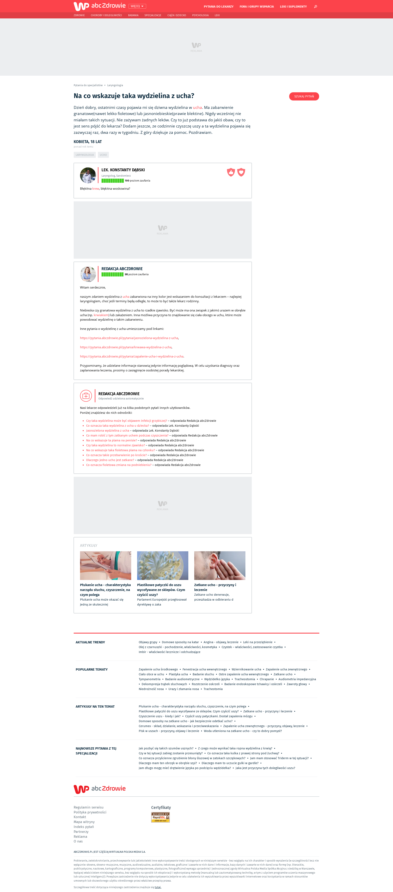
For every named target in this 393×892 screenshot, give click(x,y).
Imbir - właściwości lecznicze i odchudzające (169, 652)
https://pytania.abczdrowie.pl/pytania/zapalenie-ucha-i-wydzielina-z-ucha (131, 356)
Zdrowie (79, 15)
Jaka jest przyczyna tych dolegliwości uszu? (265, 768)
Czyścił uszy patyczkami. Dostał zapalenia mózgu (219, 716)
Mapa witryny (84, 821)
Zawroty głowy (297, 684)
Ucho (103, 155)
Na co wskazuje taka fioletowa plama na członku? (121, 450)
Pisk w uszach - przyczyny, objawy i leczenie (169, 731)
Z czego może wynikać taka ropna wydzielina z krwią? (235, 748)
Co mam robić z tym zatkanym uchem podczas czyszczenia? (127, 435)
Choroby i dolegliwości (106, 15)
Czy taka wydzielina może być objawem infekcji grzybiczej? (126, 420)
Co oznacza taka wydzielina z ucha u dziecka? (117, 425)
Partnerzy (81, 831)
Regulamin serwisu (89, 807)
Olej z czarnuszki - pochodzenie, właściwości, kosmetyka (178, 647)
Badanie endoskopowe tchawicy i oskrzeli (253, 684)
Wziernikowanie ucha (246, 669)
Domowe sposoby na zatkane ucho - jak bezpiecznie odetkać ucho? (186, 721)
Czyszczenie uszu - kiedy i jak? (160, 716)
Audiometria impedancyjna (297, 679)
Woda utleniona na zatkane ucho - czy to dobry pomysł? (243, 731)
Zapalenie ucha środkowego (158, 669)
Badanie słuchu (203, 674)
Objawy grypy (148, 642)
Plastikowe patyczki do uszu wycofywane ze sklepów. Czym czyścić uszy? (189, 711)
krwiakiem (101, 315)
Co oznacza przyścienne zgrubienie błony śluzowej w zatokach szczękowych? (192, 758)
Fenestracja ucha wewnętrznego (205, 669)
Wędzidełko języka (217, 679)
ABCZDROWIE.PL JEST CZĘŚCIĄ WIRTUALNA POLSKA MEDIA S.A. (110, 852)
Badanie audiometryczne (182, 679)
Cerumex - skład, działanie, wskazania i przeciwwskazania (179, 726)
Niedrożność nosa (151, 689)
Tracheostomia (245, 679)
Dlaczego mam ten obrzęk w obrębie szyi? (168, 763)
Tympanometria (149, 679)
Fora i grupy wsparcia (257, 6)
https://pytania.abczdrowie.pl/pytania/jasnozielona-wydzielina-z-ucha (129, 338)
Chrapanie (267, 679)
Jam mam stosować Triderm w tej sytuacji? (279, 758)
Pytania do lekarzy (219, 6)
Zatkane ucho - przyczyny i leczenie (267, 711)
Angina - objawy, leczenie (221, 642)
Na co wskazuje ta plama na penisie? (112, 440)
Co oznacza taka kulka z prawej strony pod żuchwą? (243, 753)
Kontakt (80, 816)
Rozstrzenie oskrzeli (206, 684)
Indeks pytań (84, 826)
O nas (78, 841)
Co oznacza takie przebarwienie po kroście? (117, 455)
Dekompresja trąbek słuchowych (164, 684)
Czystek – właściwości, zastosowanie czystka (252, 647)
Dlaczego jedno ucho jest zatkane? (110, 460)
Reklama (80, 836)
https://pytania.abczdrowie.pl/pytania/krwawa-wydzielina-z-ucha (126, 347)
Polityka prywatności (90, 812)
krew (95, 188)
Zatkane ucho (283, 674)
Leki (217, 15)
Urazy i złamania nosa (183, 689)
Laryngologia (115, 85)
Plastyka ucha (178, 674)
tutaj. (158, 887)
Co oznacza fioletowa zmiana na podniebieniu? (119, 465)
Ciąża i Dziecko (176, 15)
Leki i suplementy (293, 6)
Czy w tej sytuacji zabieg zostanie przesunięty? (171, 753)
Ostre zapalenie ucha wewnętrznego (244, 674)
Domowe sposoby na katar (180, 642)
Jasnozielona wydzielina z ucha (108, 430)
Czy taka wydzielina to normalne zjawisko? (115, 445)
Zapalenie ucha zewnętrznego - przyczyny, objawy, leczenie (264, 726)
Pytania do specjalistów (88, 85)
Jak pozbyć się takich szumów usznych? (166, 748)
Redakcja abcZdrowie (122, 269)
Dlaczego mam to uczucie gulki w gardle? (230, 763)
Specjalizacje (153, 15)
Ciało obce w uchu (151, 674)
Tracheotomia (213, 689)
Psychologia (200, 15)
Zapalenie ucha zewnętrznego (286, 669)
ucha (197, 107)
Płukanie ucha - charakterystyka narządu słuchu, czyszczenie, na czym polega (192, 706)
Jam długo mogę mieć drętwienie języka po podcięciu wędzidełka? (185, 768)
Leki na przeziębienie (257, 642)
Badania (133, 15)
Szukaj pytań (304, 96)
